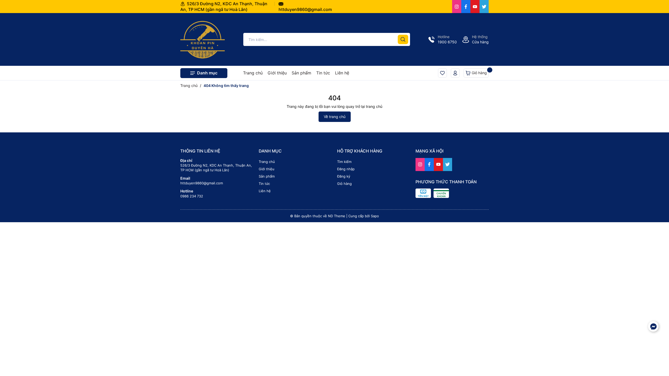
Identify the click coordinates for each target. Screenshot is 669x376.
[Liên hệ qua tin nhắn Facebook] (653, 326)
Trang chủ (253, 72)
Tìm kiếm (344, 162)
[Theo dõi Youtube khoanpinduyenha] (475, 6)
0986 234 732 (191, 196)
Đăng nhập (346, 169)
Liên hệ (342, 72)
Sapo (375, 216)
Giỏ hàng (479, 72)
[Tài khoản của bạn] (455, 73)
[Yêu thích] (442, 73)
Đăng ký (343, 176)
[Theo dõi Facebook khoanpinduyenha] (465, 6)
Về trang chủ (334, 116)
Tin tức (323, 72)
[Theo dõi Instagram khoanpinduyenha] (456, 6)
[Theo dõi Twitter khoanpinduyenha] (484, 6)
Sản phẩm (301, 72)
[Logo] (202, 39)
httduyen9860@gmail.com (201, 183)
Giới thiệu (277, 72)
